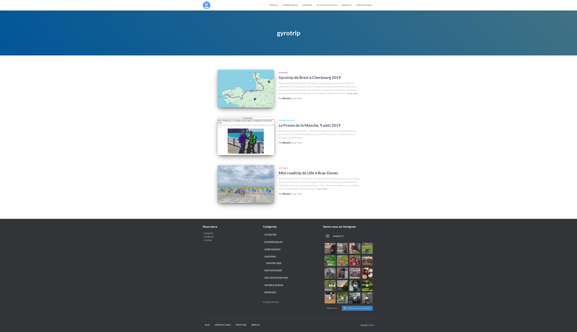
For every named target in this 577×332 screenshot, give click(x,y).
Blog (207, 325)
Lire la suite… (353, 93)
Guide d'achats (272, 249)
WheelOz (274, 5)
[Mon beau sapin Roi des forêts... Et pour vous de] (330, 273)
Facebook (209, 237)
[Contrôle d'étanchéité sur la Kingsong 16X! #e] (342, 297)
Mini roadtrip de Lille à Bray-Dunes (308, 173)
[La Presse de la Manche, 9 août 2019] (246, 136)
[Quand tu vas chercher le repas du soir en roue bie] (367, 297)
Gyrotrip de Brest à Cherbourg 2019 (310, 77)
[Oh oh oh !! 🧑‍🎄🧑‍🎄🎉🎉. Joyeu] (342, 273)
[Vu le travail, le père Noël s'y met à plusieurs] (367, 260)
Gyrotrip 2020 (273, 263)
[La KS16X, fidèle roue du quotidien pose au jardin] (342, 260)
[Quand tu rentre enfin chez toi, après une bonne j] (354, 248)
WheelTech (347, 5)
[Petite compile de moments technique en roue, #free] (330, 297)
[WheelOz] (207, 5)
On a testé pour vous (327, 5)
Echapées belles (290, 5)
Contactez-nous (364, 5)
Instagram (209, 233)
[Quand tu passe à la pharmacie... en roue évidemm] (342, 248)
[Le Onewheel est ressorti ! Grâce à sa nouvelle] (367, 285)
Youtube (208, 240)
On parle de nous (287, 120)
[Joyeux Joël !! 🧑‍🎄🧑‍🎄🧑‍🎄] (354, 273)
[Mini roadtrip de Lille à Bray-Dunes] (246, 184)
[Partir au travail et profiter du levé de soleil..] (342, 285)
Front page (241, 325)
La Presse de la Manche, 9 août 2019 (309, 125)
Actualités (270, 235)
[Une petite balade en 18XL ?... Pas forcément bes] (367, 248)
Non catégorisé (273, 270)
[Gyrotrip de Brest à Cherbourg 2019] (246, 88)
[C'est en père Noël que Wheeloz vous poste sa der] (354, 260)
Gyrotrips (307, 5)
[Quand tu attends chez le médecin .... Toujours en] (330, 248)
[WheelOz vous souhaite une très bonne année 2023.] (330, 260)
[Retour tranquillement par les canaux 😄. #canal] (354, 297)
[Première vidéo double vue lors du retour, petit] (330, 285)
